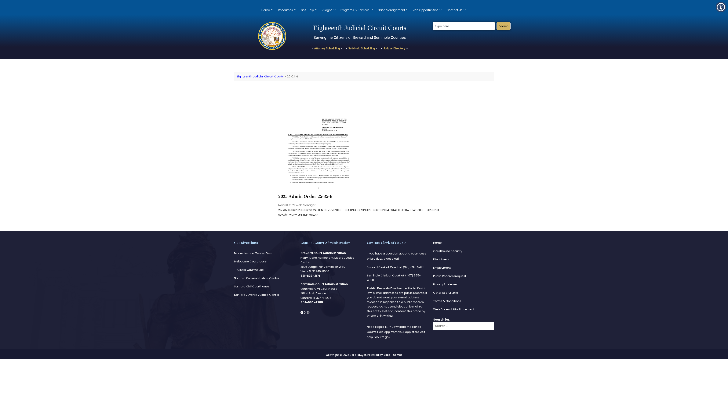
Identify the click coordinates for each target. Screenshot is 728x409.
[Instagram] (308, 313)
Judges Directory (394, 48)
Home (265, 10)
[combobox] (464, 26)
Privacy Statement (446, 284)
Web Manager (305, 205)
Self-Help (307, 10)
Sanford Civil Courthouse (251, 286)
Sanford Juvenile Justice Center (256, 295)
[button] (721, 7)
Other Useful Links (445, 293)
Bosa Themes (393, 355)
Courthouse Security (447, 251)
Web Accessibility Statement (454, 309)
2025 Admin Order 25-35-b (305, 196)
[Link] (318, 92)
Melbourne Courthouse (250, 261)
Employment (442, 268)
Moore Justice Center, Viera (253, 253)
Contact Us (454, 10)
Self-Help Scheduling (361, 48)
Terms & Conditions (447, 301)
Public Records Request (449, 276)
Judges (327, 10)
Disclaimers (441, 259)
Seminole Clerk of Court (383, 275)
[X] (305, 313)
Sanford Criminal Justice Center (256, 278)
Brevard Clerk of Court (382, 267)
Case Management (391, 10)
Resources (285, 10)
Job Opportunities (425, 10)
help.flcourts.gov (378, 337)
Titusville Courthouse (249, 270)
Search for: (441, 320)
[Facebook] (302, 313)
